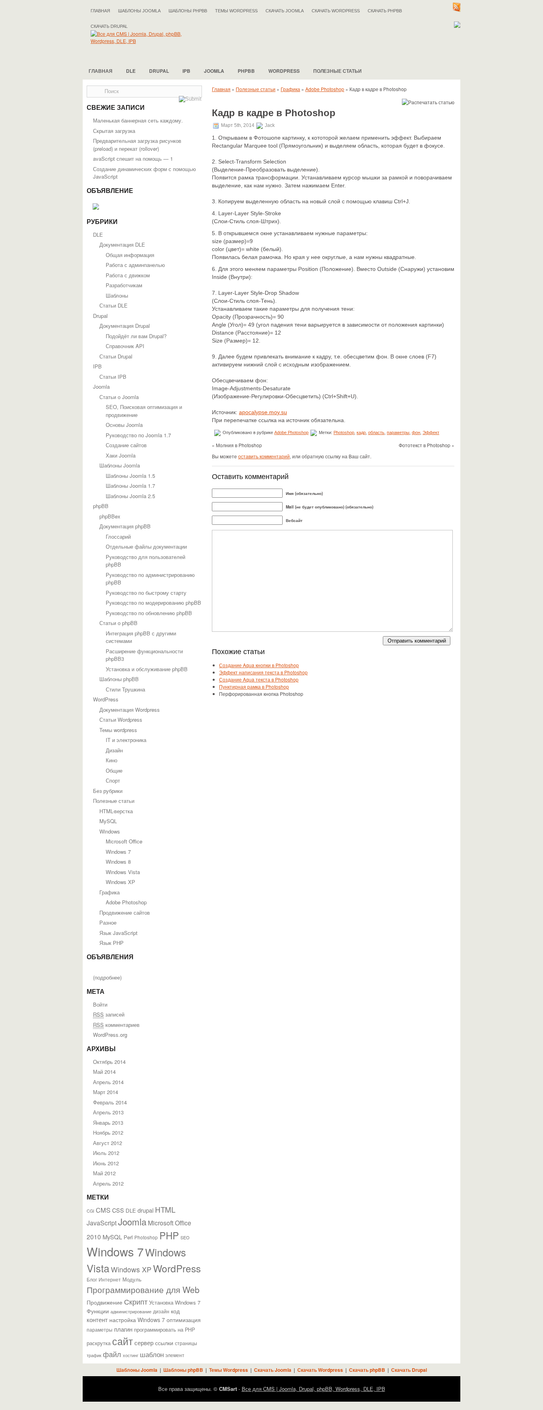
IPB (186, 70)
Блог (92, 1279)
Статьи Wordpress (120, 719)
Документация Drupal (124, 325)
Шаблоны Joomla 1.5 (130, 475)
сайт (122, 1341)
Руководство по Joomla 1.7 (138, 435)
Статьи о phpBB (118, 623)
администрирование (131, 1311)
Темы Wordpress (236, 10)
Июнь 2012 (106, 1163)
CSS (118, 1210)
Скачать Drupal (409, 1369)
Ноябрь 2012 (108, 1132)
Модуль (132, 1279)
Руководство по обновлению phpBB (149, 613)
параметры (99, 1329)
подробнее (107, 977)
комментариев (116, 1024)
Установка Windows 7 (174, 1302)
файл (112, 1354)
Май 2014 (104, 1071)
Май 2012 (104, 1173)
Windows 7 (118, 851)
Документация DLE (122, 244)
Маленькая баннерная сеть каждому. (138, 120)
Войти (100, 1004)
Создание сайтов (126, 445)
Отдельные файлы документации (146, 546)
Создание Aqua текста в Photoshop (259, 679)
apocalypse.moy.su (263, 412)
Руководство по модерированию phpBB (153, 602)
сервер (143, 1342)
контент (97, 1319)
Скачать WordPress (336, 10)
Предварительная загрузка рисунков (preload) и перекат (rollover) (137, 144)
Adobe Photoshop (126, 902)
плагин (123, 1328)
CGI (90, 1211)
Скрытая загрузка (114, 130)
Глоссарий (118, 536)
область (376, 432)
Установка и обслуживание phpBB (147, 669)
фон (416, 432)
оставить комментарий (264, 456)
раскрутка (99, 1343)
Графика (109, 892)
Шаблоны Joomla (139, 10)
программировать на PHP (164, 1329)
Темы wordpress (118, 730)
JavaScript (101, 1222)
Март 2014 (105, 1092)
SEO (185, 1237)
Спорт (113, 780)
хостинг (130, 1355)
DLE (131, 70)
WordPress (284, 70)
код (175, 1311)
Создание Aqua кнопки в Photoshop (259, 665)
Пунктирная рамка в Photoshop (254, 686)
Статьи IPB (112, 376)
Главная (100, 10)
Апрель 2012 (108, 1183)
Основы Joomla (124, 424)
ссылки (164, 1343)
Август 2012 (107, 1143)
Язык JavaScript (118, 933)
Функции (98, 1311)
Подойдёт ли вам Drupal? (136, 336)
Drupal (159, 70)
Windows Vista (123, 872)
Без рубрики (107, 791)
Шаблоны (117, 295)
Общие (114, 770)
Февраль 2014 (110, 1102)
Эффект (431, 432)
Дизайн (114, 750)
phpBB (246, 70)
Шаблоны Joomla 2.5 (130, 496)
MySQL (108, 821)
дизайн (161, 1311)
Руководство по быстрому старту (146, 592)
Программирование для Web (143, 1289)
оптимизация (184, 1320)
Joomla (214, 70)
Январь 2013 (108, 1122)
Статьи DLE (113, 305)
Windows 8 (118, 861)
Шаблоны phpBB (188, 10)
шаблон (152, 1354)
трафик (94, 1355)
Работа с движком (128, 275)
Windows (109, 831)
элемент (174, 1355)
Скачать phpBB (385, 10)
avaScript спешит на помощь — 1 (133, 158)
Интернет (110, 1279)
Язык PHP (111, 942)
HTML (165, 1209)
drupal (145, 1210)
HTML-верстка (116, 811)
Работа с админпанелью (135, 265)
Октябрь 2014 (109, 1061)
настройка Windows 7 (137, 1320)
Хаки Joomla (121, 455)
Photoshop (146, 1237)
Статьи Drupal (115, 356)
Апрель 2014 (108, 1082)
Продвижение (104, 1302)
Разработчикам (124, 285)
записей (108, 1014)
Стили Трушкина (125, 689)
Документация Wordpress (129, 709)
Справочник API (125, 346)
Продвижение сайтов (124, 912)
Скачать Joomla (285, 10)
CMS (103, 1210)
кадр (361, 432)
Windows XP (120, 882)
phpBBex (109, 516)
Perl (128, 1237)
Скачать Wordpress (320, 1369)
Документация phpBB (125, 526)
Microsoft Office (124, 841)
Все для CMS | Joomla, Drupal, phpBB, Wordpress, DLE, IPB (313, 1388)
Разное (107, 922)
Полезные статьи (337, 70)
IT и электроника (126, 740)
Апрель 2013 (108, 1112)
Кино (111, 760)
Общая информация (130, 255)
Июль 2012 (106, 1153)
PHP (169, 1235)
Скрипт (135, 1301)
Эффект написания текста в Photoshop (263, 672)
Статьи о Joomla (119, 397)
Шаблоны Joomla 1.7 (130, 485)
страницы (186, 1343)
